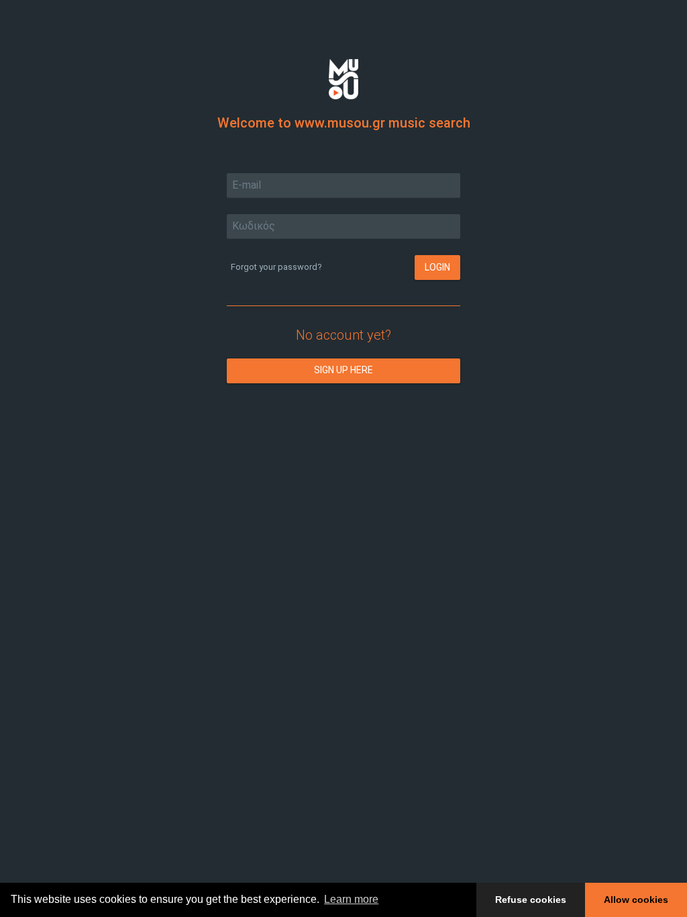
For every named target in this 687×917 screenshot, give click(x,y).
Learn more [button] (351, 899)
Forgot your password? (276, 267)
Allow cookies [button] (636, 899)
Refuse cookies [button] (530, 899)
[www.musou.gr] (343, 78)
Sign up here (343, 370)
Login (437, 267)
